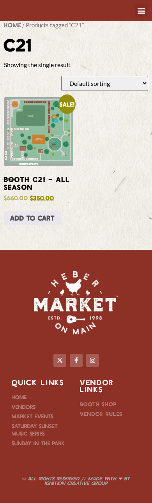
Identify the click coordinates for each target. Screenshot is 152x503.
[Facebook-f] (76, 360)
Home (12, 25)
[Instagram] (92, 360)
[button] (141, 10)
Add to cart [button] (32, 217)
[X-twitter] (59, 360)
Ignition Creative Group (76, 483)
